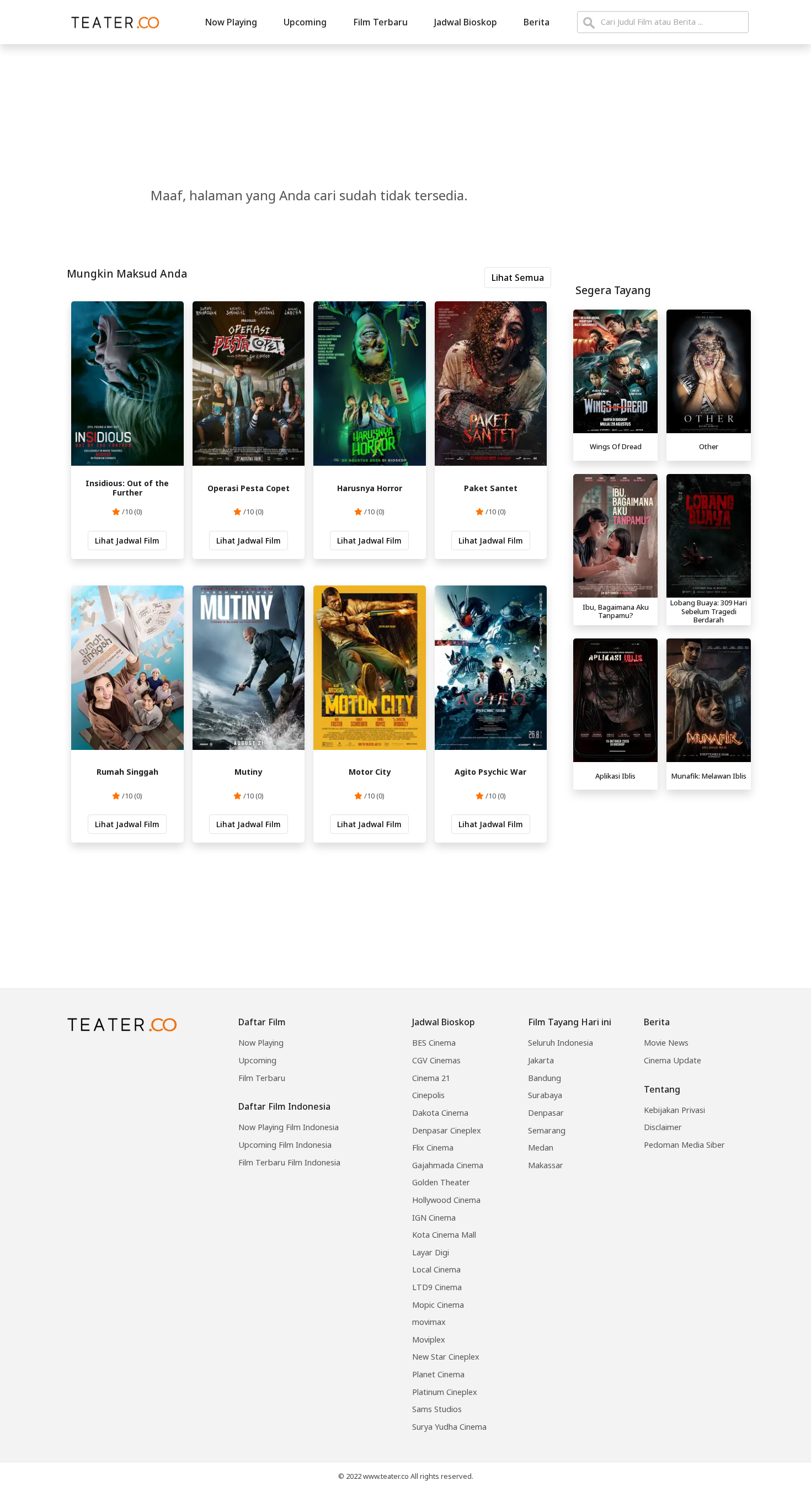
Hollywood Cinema (446, 1200)
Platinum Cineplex (444, 1392)
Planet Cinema (438, 1374)
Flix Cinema (432, 1147)
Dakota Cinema (440, 1112)
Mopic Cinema (438, 1305)
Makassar (545, 1165)
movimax (429, 1322)
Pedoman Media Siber (684, 1144)
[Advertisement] (662, 872)
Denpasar (546, 1112)
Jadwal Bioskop (465, 22)
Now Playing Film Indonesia (288, 1127)
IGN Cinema (434, 1217)
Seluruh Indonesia (560, 1042)
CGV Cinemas (436, 1060)
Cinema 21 (431, 1078)
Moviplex (428, 1339)
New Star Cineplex (445, 1356)
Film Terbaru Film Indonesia (289, 1162)
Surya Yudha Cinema (449, 1426)
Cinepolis (428, 1095)
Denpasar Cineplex (446, 1130)
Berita (536, 22)
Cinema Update (672, 1060)
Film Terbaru (380, 22)
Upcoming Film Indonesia (285, 1144)
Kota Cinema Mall (444, 1234)
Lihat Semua (518, 277)
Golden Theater (441, 1182)
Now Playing (231, 22)
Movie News (666, 1042)
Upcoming (305, 22)
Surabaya (545, 1095)
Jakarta (541, 1060)
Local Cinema (436, 1269)
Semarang (546, 1130)
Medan (540, 1147)
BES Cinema (434, 1042)
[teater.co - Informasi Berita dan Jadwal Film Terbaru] (112, 22)
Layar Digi (430, 1252)
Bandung (544, 1078)
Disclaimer (663, 1127)
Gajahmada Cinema (447, 1165)
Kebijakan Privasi (674, 1110)
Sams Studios (437, 1409)
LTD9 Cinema (437, 1287)
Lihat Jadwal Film (127, 540)
